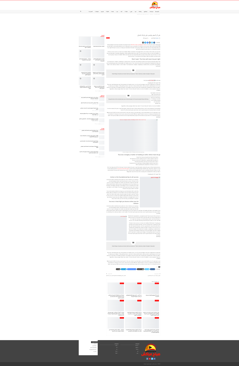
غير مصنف (157, 283)
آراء (121, 11)
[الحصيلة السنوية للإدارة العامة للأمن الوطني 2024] (101, 148)
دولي (131, 11)
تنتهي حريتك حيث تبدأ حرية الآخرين (154, 275)
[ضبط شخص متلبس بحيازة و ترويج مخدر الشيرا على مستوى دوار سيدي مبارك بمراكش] (101, 153)
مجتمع (145, 11)
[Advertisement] (119, 24)
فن (135, 11)
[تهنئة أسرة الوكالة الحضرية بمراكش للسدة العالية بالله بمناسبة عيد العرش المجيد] (116, 288)
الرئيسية (157, 11)
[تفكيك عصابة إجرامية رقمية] (98, 41)
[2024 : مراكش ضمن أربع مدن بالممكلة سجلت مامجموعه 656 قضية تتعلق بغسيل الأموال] (101, 137)
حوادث (126, 11)
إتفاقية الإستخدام (93, 347)
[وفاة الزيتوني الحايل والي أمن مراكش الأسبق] (101, 104)
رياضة (140, 11)
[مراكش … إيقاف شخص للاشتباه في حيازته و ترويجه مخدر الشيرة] (116, 323)
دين (117, 11)
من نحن (95, 343)
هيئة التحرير (94, 345)
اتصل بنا (91, 11)
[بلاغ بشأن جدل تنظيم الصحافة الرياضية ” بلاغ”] (85, 41)
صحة (113, 11)
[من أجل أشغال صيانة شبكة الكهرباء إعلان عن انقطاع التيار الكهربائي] (133, 323)
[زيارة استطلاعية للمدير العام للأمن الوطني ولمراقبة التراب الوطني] (101, 132)
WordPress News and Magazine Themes (139, 44)
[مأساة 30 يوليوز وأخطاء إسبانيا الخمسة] (151, 288)
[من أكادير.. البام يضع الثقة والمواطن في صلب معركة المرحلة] (133, 288)
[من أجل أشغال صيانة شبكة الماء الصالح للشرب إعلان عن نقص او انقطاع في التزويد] (133, 305)
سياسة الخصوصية (93, 349)
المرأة (107, 11)
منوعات (97, 11)
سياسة (151, 11)
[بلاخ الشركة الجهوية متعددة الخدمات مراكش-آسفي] (101, 110)
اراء (116, 347)
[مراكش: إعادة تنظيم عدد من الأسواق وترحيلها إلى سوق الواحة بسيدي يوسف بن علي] (101, 115)
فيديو (102, 11)
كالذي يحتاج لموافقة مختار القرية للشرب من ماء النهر (116, 275)
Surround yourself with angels (123, 168)
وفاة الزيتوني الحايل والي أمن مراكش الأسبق (89, 102)
